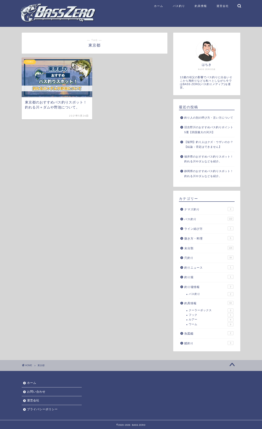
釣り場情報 (207, 287)
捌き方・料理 (207, 238)
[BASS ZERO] (58, 21)
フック (210, 314)
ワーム (210, 324)
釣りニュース (207, 267)
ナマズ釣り (207, 209)
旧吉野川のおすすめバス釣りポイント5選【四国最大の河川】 (208, 130)
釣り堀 (207, 277)
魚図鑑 (207, 333)
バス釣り (179, 6)
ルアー (210, 319)
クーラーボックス (210, 310)
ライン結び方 (207, 228)
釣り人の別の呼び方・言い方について (208, 117)
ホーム (158, 6)
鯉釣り (207, 343)
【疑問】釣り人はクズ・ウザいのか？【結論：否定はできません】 (208, 144)
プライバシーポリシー (42, 409)
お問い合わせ (36, 391)
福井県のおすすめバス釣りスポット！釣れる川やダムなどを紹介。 (208, 159)
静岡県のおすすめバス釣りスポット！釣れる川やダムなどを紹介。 (208, 174)
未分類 (208, 248)
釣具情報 (201, 6)
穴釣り (208, 257)
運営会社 (223, 6)
